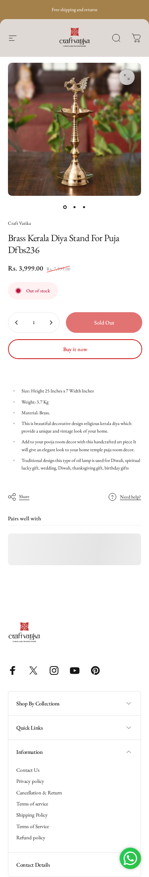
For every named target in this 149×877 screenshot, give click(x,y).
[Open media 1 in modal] (127, 77)
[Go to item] (65, 207)
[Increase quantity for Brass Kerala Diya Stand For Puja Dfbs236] (51, 322)
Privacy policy (30, 781)
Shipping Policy (32, 815)
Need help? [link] (130, 497)
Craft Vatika (19, 223)
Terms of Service (32, 826)
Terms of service (32, 804)
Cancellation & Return (39, 793)
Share (24, 496)
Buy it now (75, 349)
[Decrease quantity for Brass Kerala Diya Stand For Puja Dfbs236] (16, 322)
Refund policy (30, 838)
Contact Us (27, 770)
